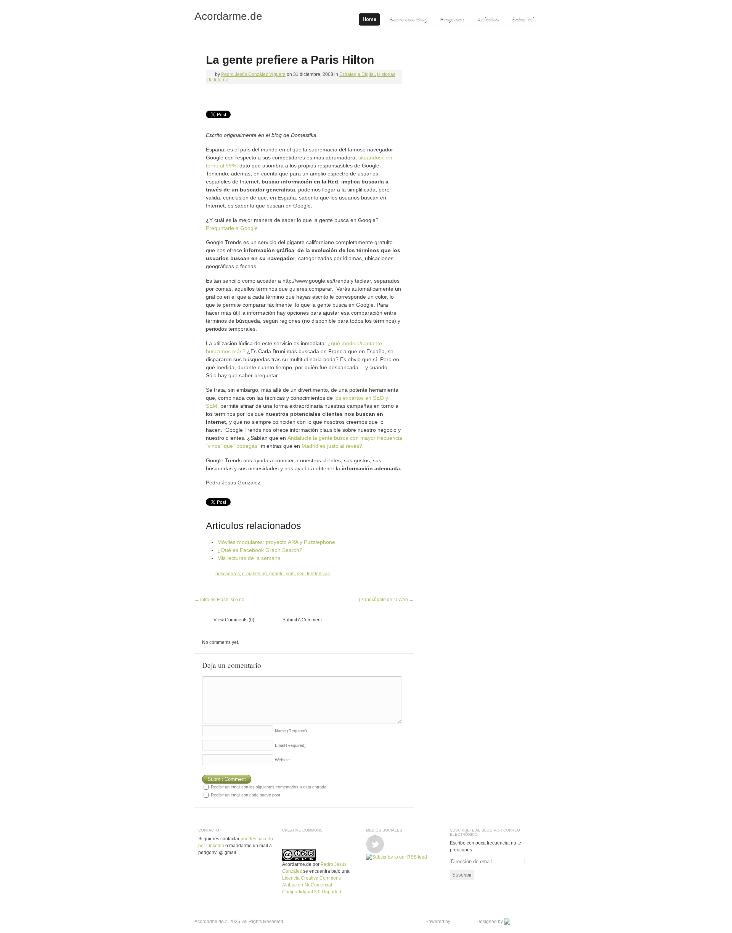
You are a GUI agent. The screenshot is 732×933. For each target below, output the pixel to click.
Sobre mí (523, 19)
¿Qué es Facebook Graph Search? (259, 550)
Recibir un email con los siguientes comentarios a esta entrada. (269, 787)
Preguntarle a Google (232, 228)
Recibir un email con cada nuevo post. (246, 795)
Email (290, 745)
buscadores (227, 573)
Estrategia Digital (357, 74)
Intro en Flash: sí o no (219, 599)
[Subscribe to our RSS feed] (396, 857)
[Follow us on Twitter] (375, 838)
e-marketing (254, 573)
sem (290, 573)
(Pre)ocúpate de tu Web (386, 599)
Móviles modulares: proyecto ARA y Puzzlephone (276, 542)
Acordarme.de (228, 16)
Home (369, 19)
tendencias (318, 573)
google (276, 573)
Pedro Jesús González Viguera (253, 74)
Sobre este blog (408, 19)
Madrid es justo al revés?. (333, 446)
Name (291, 731)
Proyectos (452, 19)
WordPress (462, 921)
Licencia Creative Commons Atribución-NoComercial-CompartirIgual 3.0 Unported (311, 884)
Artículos (488, 19)
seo (301, 573)
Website (282, 760)
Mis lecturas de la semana (249, 558)
